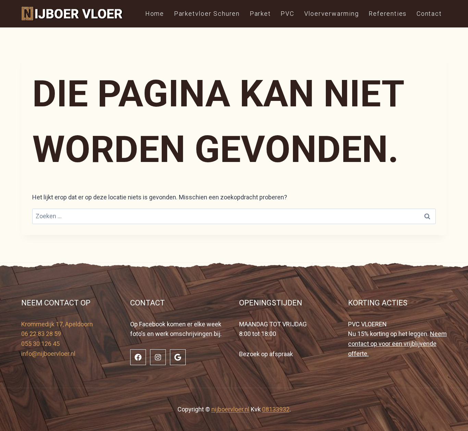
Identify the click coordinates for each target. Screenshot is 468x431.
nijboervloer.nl (230, 409)
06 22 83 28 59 (41, 333)
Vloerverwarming (331, 13)
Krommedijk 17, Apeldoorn (57, 324)
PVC (287, 13)
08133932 (276, 409)
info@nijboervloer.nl (48, 353)
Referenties (388, 13)
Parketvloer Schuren (207, 13)
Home (154, 13)
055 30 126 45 (40, 343)
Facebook (152, 324)
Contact (429, 13)
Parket (260, 13)
